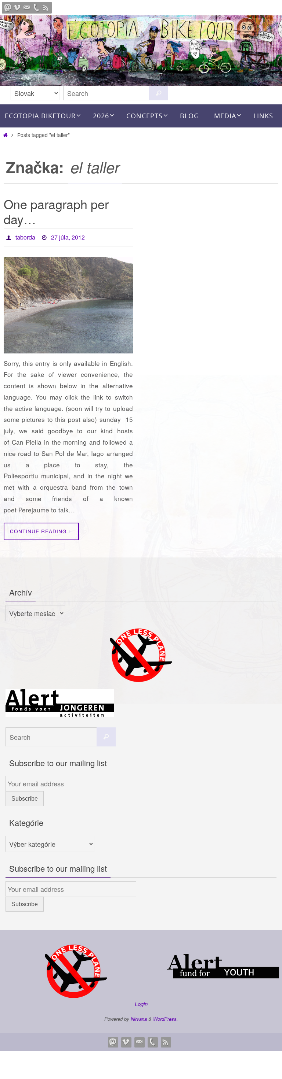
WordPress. (165, 1016)
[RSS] (46, 8)
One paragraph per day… (56, 211)
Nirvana (139, 1016)
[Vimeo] (17, 8)
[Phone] (36, 8)
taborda (25, 236)
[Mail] (27, 8)
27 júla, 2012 (68, 236)
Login (141, 1002)
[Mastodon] (8, 8)
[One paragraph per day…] (68, 303)
